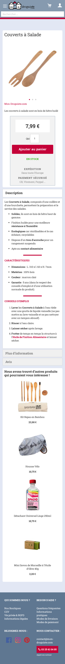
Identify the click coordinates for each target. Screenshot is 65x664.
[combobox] (32, 14)
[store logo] (22, 5)
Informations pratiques (44, 613)
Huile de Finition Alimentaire (29, 337)
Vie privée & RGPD (14, 615)
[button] (29, 99)
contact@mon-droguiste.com (45, 640)
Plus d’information (19, 353)
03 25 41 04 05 (49, 649)
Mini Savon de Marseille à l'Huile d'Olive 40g (32, 567)
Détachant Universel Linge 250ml (32, 515)
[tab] (32, 193)
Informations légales (16, 618)
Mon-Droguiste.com (15, 103)
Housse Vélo (32, 466)
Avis (8, 362)
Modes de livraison (47, 618)
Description (14, 193)
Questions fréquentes (48, 608)
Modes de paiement (48, 622)
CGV (6, 611)
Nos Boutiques (12, 608)
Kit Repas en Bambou (32, 417)
